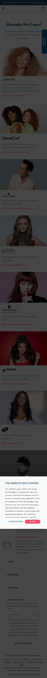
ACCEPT (33, 521)
